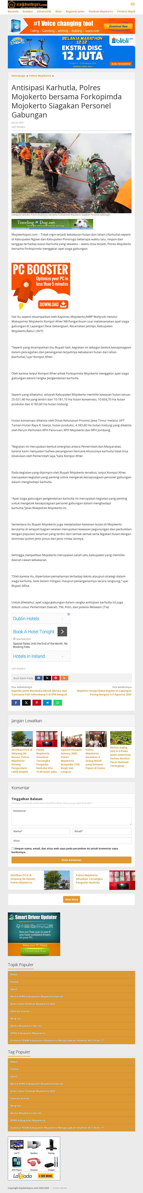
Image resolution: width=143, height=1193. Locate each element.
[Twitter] (47, 678)
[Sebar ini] (16, 703)
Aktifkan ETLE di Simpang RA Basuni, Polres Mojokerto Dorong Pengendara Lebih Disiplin (22, 760)
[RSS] (64, 678)
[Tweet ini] (26, 703)
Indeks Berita (60, 1188)
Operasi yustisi (19, 1011)
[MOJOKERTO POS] (27, 4)
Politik (14, 981)
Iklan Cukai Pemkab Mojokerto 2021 (32, 1003)
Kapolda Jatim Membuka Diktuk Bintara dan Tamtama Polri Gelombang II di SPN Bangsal (39, 690)
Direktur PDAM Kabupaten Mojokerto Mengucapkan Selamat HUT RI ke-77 (57, 1040)
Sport (13, 989)
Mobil (13, 974)
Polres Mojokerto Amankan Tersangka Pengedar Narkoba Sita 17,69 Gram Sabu (46, 760)
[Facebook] (39, 678)
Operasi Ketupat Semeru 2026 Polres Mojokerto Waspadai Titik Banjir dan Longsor (71, 760)
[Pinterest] (56, 678)
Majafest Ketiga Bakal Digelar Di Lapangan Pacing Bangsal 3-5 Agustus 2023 (104, 690)
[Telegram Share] (47, 703)
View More (71, 899)
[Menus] (132, 4)
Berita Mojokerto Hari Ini (25, 1025)
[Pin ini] (36, 703)
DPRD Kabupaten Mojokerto (27, 1033)
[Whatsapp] (57, 703)
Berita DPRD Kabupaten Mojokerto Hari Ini (36, 996)
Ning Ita (15, 1018)
